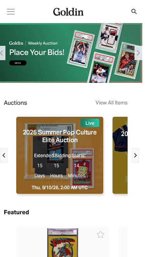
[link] (11, 12)
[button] (130, 11)
